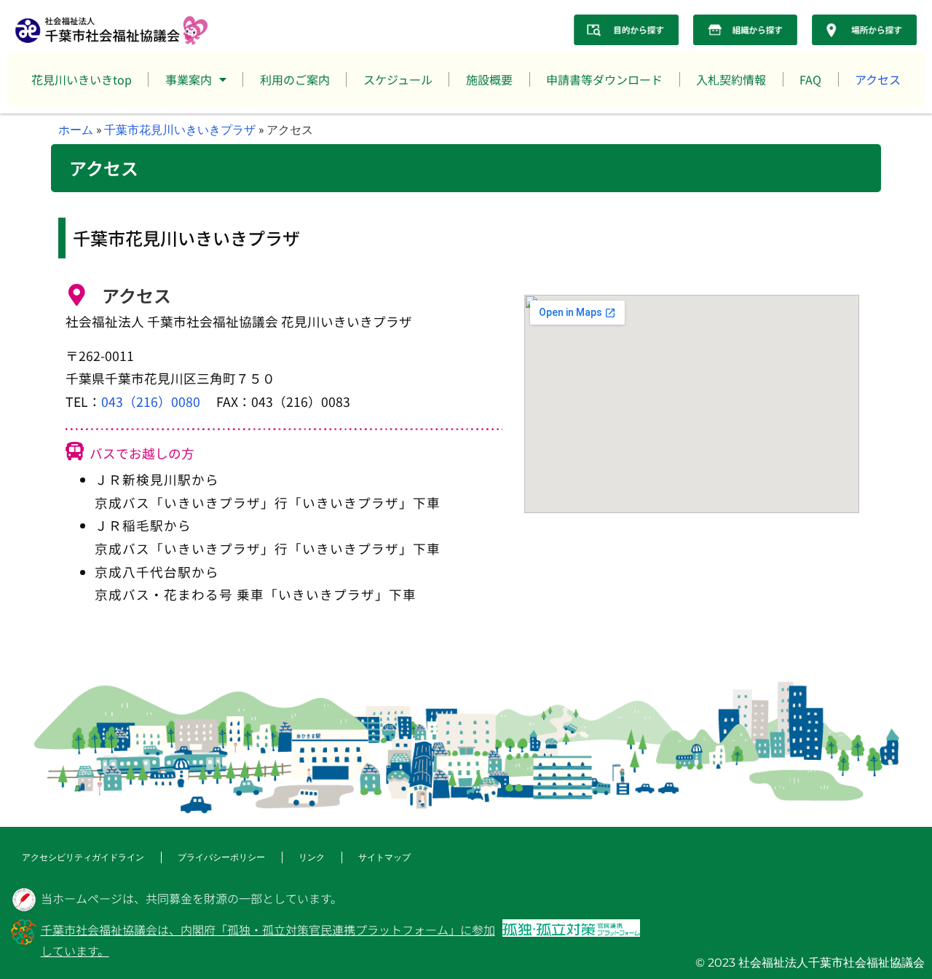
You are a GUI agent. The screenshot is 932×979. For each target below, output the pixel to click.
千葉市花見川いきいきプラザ (180, 129)
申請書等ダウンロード (604, 79)
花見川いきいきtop (81, 79)
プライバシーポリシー (221, 857)
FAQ (810, 79)
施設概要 (489, 79)
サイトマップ (384, 857)
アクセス (878, 79)
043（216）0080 (150, 401)
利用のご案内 (295, 79)
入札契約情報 (731, 79)
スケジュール (398, 79)
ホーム (75, 129)
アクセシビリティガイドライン (83, 857)
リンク (312, 857)
